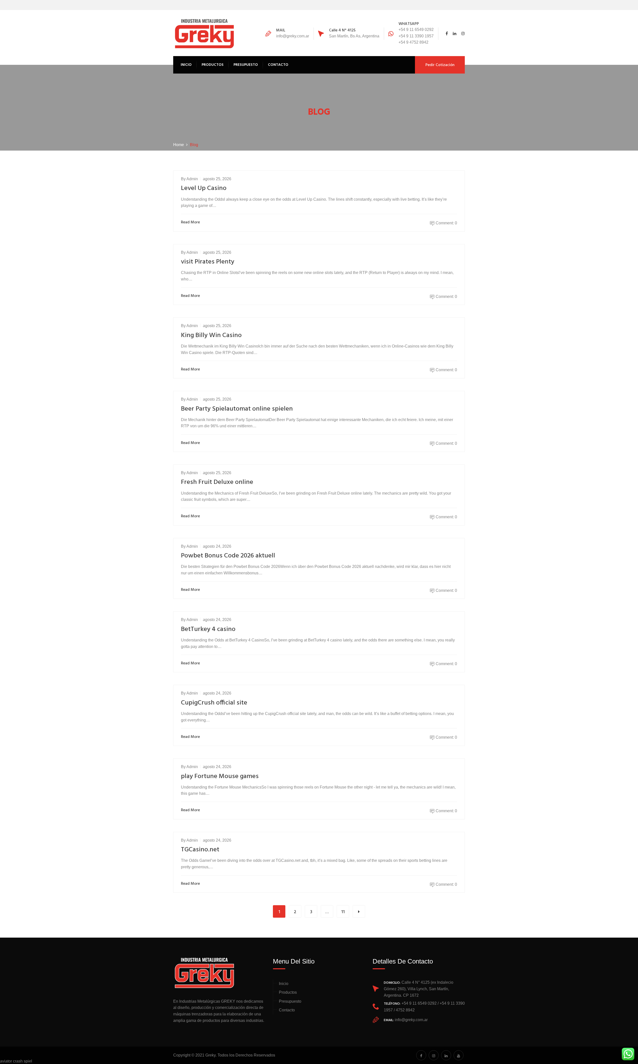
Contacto (278, 65)
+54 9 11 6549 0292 (416, 29)
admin (192, 179)
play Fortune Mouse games (220, 776)
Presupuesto (246, 65)
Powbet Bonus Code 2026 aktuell (228, 556)
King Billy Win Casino (211, 335)
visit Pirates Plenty (207, 262)
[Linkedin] (454, 33)
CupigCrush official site (214, 703)
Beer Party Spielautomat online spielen (237, 409)
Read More (190, 222)
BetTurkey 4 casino (208, 629)
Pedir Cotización (440, 65)
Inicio (186, 65)
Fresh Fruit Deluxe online (217, 482)
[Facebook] (448, 33)
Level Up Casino (204, 188)
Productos (213, 65)
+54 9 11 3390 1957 (416, 36)
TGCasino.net (200, 850)
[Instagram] (462, 33)
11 (343, 912)
